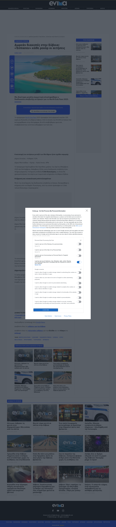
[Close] (87, 211)
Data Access (58, 316)
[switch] (79, 244)
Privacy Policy (67, 316)
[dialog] (58, 263)
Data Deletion (48, 316)
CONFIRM (46, 310)
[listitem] (58, 240)
